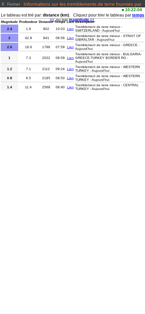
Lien (70, 29)
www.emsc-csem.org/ (61, 9)
